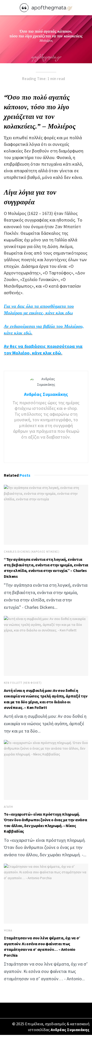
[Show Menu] (6, 7)
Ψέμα (8, 930)
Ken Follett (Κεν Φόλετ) (23, 682)
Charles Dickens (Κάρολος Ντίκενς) (32, 551)
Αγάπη (8, 806)
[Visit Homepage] (46, 8)
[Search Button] (86, 7)
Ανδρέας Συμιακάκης (46, 394)
